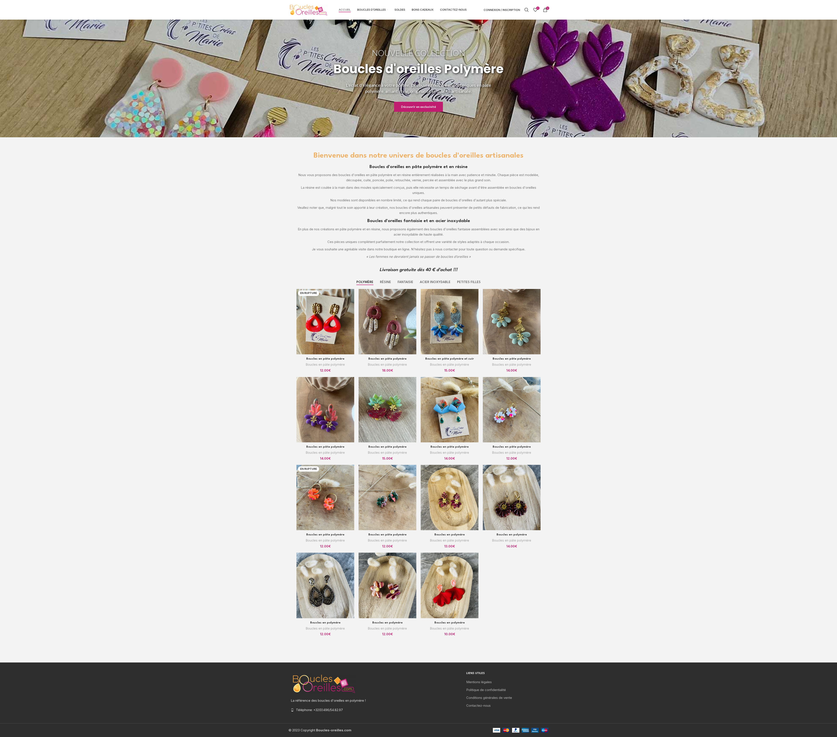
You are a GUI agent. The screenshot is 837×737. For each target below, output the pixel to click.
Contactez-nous (478, 705)
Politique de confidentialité (486, 690)
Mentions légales (479, 682)
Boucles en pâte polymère (325, 358)
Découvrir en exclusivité (418, 107)
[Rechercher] (526, 9)
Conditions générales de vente (489, 698)
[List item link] (330, 710)
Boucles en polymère (449, 534)
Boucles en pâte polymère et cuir (449, 358)
